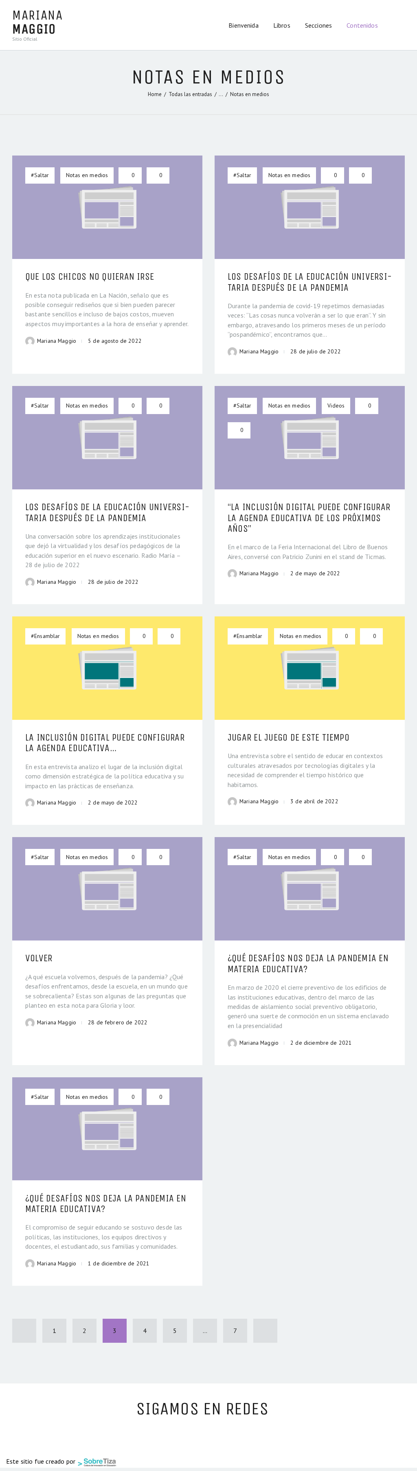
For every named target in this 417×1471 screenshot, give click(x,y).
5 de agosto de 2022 (115, 340)
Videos (336, 405)
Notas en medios (87, 175)
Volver (38, 958)
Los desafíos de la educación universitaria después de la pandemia (310, 282)
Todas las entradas (190, 94)
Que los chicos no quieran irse (89, 276)
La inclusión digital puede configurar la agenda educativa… (104, 743)
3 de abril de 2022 (314, 801)
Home (155, 94)
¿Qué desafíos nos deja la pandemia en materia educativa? (308, 963)
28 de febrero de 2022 (117, 1022)
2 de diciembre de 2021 (321, 1042)
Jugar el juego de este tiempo (288, 737)
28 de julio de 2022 (315, 351)
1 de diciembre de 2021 (118, 1263)
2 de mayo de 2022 (315, 573)
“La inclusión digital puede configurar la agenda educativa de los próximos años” (309, 518)
